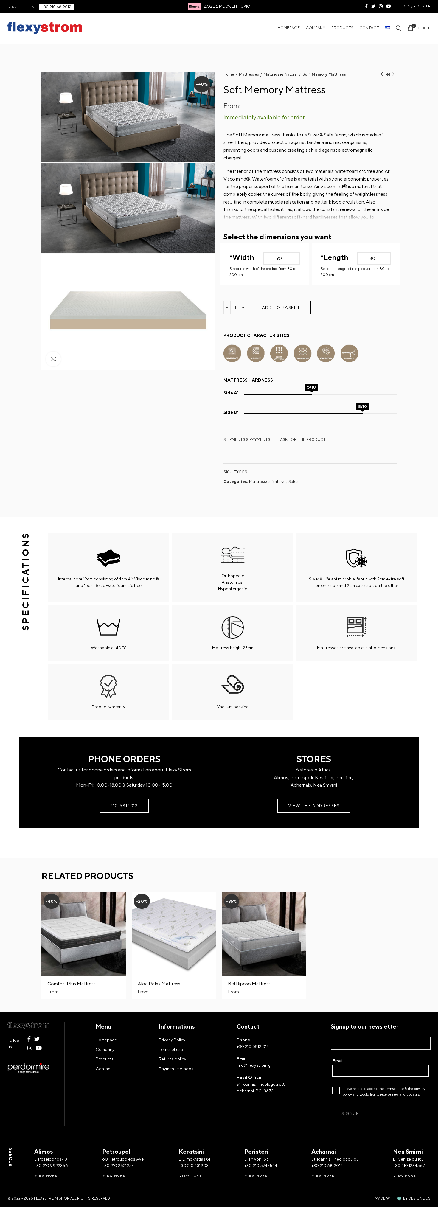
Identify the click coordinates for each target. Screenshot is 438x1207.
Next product (394, 74)
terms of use (394, 1089)
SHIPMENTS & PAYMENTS (246, 439)
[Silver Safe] (232, 352)
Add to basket (281, 307)
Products (105, 1059)
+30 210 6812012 (56, 7)
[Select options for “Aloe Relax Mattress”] (211, 901)
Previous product (382, 74)
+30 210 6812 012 (253, 1046)
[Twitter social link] (373, 6)
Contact (104, 1068)
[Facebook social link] (366, 6)
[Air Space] (256, 352)
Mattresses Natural (281, 74)
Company (105, 1049)
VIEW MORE (46, 1175)
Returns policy (172, 1059)
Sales (293, 481)
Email (338, 1061)
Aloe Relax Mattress (159, 984)
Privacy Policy (172, 1039)
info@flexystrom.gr (254, 1065)
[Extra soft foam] (279, 352)
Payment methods (176, 1068)
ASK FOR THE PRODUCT (303, 439)
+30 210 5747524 (260, 1165)
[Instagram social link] (380, 6)
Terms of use (171, 1049)
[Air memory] (303, 352)
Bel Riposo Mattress (249, 984)
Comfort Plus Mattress (71, 984)
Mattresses (249, 74)
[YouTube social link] (388, 6)
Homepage (106, 1039)
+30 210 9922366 (51, 1165)
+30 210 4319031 (194, 1165)
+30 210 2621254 (118, 1165)
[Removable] (349, 352)
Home (228, 74)
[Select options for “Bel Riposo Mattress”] (301, 901)
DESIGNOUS (420, 1198)
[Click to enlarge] (53, 359)
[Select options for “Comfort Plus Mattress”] (121, 901)
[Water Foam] (326, 352)
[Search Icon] (398, 28)
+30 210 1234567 (409, 1165)
